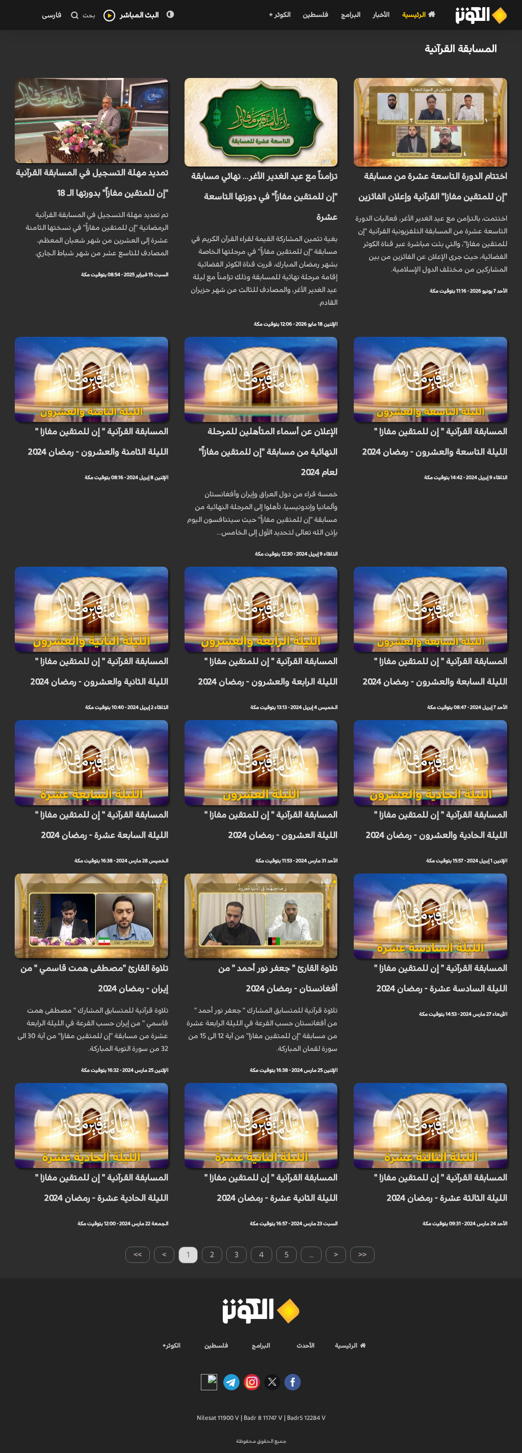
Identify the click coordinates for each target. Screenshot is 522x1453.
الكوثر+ (171, 1345)
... (311, 1255)
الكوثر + (279, 15)
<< (362, 1255)
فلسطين (315, 15)
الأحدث (306, 1345)
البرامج (350, 15)
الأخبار (381, 15)
